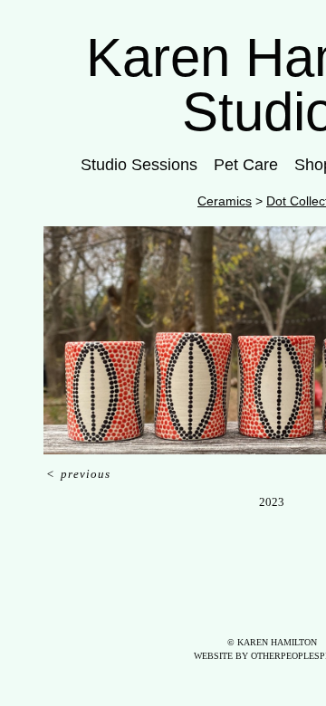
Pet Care (246, 165)
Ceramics (224, 201)
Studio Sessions (139, 165)
